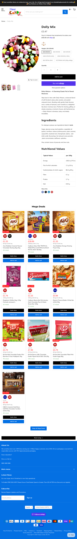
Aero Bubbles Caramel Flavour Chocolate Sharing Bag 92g (12, 247)
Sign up (29, 498)
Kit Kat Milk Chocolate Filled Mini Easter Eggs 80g (63, 355)
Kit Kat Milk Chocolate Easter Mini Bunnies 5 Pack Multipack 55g (13, 355)
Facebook (39, 531)
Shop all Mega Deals (38, 428)
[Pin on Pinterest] (52, 192)
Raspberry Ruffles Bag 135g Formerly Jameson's (12, 301)
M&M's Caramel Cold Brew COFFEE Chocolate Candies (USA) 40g (11, 409)
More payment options (58, 88)
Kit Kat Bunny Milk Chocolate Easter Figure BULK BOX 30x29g (38, 355)
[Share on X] (46, 192)
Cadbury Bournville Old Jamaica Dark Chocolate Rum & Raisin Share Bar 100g (38, 302)
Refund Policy (58, 531)
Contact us (32, 531)
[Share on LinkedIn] (49, 192)
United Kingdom (42, 507)
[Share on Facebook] (43, 192)
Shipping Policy (48, 531)
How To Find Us (7, 531)
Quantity (44, 65)
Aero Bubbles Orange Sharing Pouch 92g (62, 247)
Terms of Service (27, 533)
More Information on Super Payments (44, 533)
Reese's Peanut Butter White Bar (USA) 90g (63, 301)
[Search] (65, 12)
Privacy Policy (68, 531)
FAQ (25, 531)
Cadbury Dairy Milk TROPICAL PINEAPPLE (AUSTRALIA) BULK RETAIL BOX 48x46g (38, 248)
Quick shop (13, 256)
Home (3, 21)
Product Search (18, 531)
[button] (70, 9)
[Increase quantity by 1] (57, 70)
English (28, 507)
